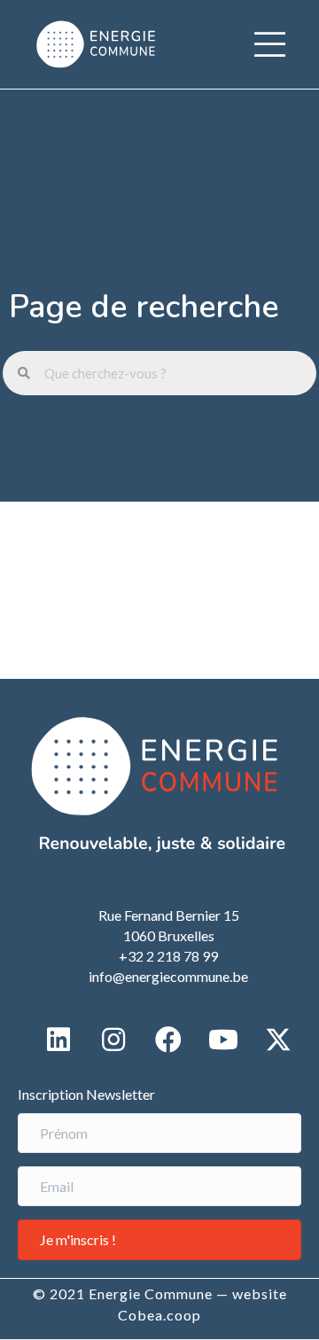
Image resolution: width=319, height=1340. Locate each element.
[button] (269, 44)
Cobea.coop (159, 1314)
